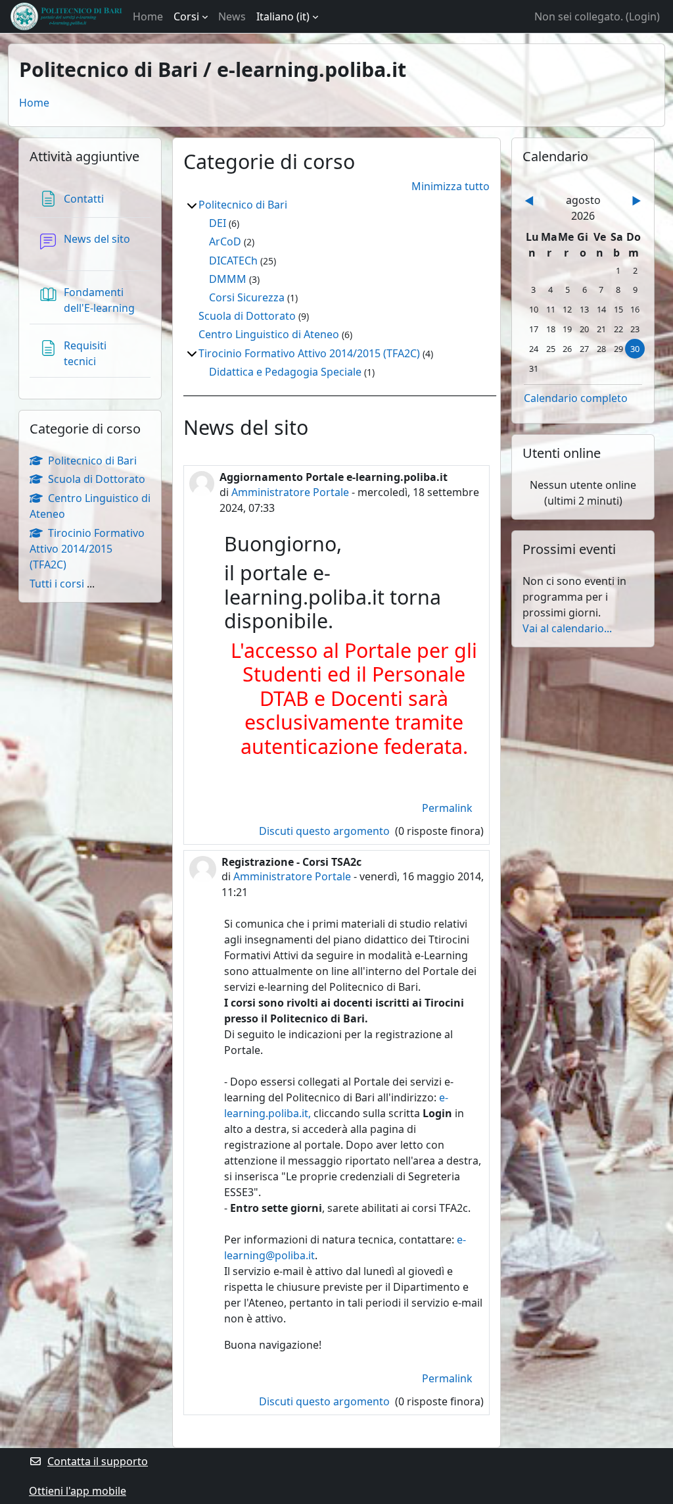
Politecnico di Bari (242, 204)
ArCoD (225, 241)
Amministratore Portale (290, 492)
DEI (217, 223)
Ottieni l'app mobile (77, 1491)
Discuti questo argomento (325, 831)
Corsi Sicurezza (247, 297)
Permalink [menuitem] (447, 808)
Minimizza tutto (450, 186)
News (232, 16)
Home (148, 16)
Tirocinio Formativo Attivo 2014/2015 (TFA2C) (309, 353)
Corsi (186, 16)
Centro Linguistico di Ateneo (268, 334)
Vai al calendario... (567, 628)
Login (643, 16)
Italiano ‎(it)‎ (283, 16)
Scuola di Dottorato (247, 316)
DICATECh (233, 260)
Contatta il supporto (97, 1461)
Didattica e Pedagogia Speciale (285, 371)
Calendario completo (576, 398)
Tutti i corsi (57, 583)
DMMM (227, 279)
